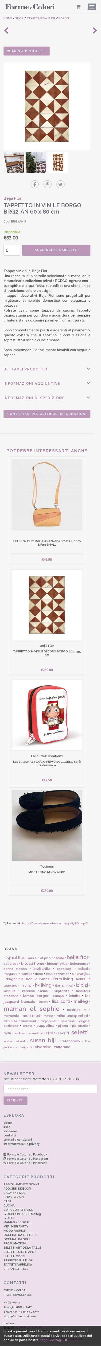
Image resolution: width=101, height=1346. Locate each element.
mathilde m (76, 1010)
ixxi (70, 985)
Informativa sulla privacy (22, 1144)
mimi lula (10, 1021)
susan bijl (43, 1040)
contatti (10, 1135)
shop (7, 1127)
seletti (80, 1032)
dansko (26, 974)
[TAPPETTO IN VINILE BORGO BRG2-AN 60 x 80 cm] (47, 106)
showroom (11, 1131)
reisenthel (35, 1033)
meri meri (31, 1015)
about (8, 1122)
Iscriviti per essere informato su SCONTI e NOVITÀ (41, 1076)
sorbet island (14, 1041)
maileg (81, 1001)
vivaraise (43, 1047)
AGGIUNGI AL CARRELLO (56, 250)
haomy (25, 985)
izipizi (82, 985)
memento (11, 1016)
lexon (43, 1002)
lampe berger (36, 996)
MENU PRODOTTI (28, 51)
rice (50, 1033)
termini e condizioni (18, 1139)
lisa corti (61, 1001)
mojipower (49, 1021)
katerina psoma (35, 991)
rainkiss (19, 1033)
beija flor (77, 957)
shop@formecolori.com (20, 1316)
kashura (10, 991)
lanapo (58, 996)
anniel (33, 958)
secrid (63, 1033)
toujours (25, 1047)
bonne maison (15, 969)
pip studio (80, 1026)
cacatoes (64, 969)
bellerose (11, 963)
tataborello (70, 1041)
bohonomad (79, 963)
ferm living (63, 979)
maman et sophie (32, 1008)
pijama (63, 1026)
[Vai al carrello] (78, 6)
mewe (48, 1016)
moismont (28, 1021)
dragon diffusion (19, 979)
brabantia (41, 969)
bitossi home (32, 963)
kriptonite (62, 991)
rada (7, 1033)
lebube (74, 996)
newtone (68, 1021)
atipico (45, 958)
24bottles (15, 957)
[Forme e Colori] (29, 7)
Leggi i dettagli (51, 1340)
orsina (27, 1026)
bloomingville (57, 963)
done (39, 974)
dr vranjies (81, 974)
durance (42, 979)
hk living (43, 985)
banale (59, 958)
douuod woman (57, 974)
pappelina (45, 1026)
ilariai (60, 985)
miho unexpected (72, 1016)
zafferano (62, 1047)
